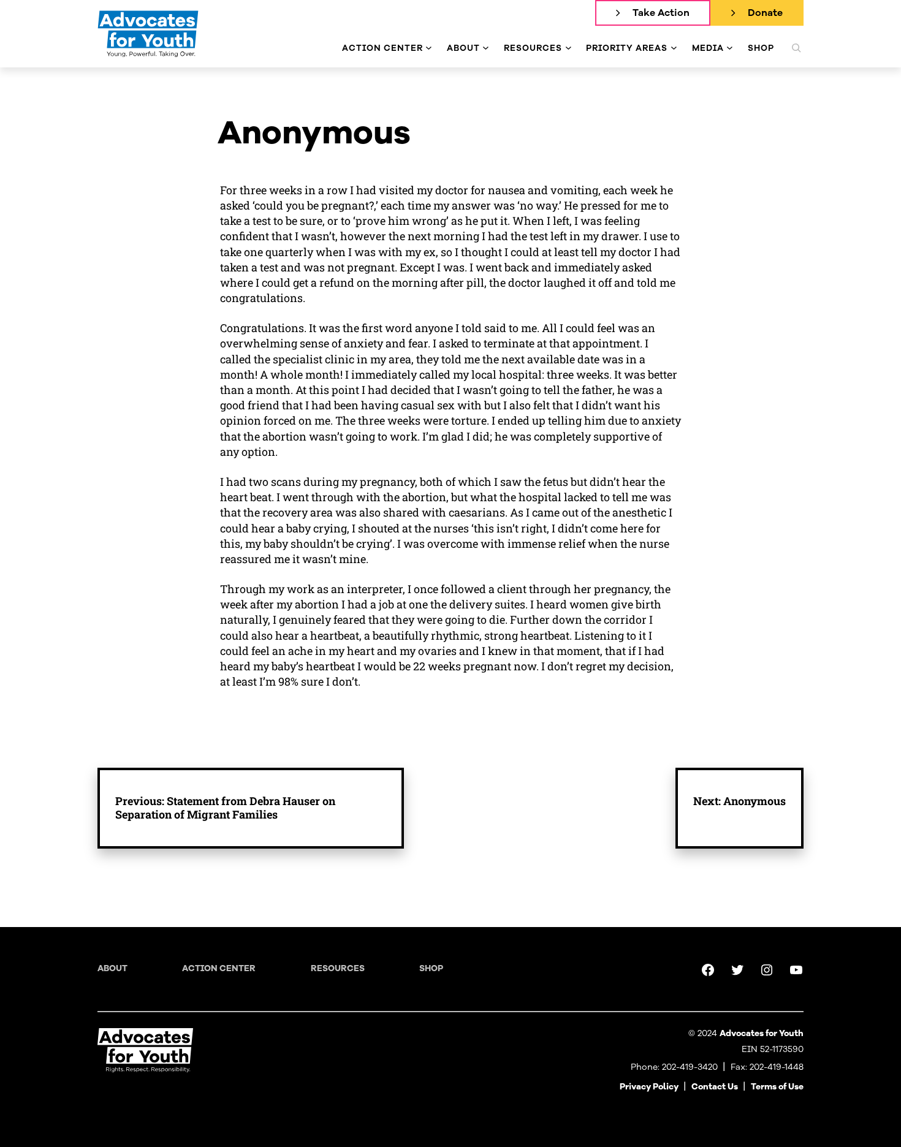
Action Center (219, 968)
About (112, 968)
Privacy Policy (649, 1086)
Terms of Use (777, 1086)
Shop (431, 968)
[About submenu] (485, 48)
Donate (765, 13)
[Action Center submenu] (428, 48)
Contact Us (714, 1086)
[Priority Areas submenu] (674, 48)
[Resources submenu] (568, 48)
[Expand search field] (796, 47)
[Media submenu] (729, 48)
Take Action (661, 13)
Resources (338, 968)
